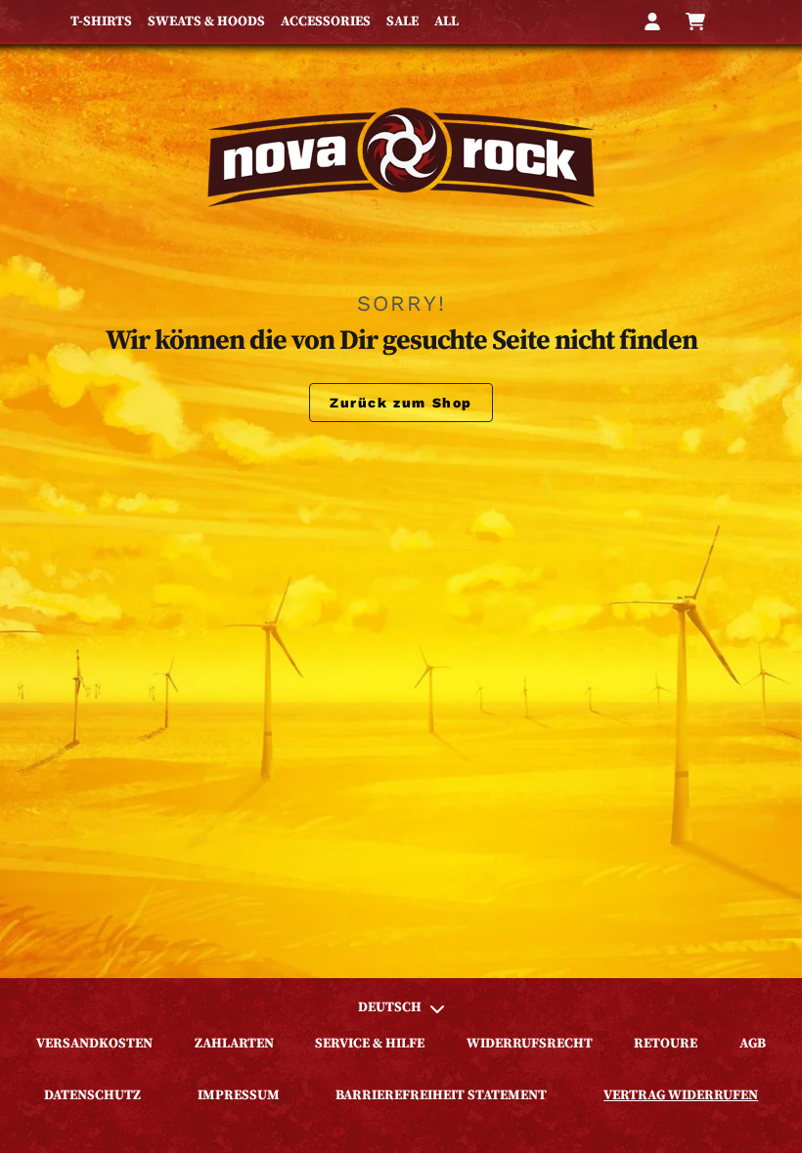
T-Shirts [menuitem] (101, 21)
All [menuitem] (446, 21)
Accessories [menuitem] (326, 21)
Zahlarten (234, 1043)
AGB (752, 1043)
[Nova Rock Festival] (401, 157)
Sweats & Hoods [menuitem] (206, 21)
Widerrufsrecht (530, 1043)
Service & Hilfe (369, 1043)
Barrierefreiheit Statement (441, 1095)
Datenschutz (92, 1095)
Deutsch (390, 1007)
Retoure (665, 1043)
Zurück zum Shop (401, 402)
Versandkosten (94, 1043)
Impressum (239, 1095)
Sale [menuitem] (402, 21)
